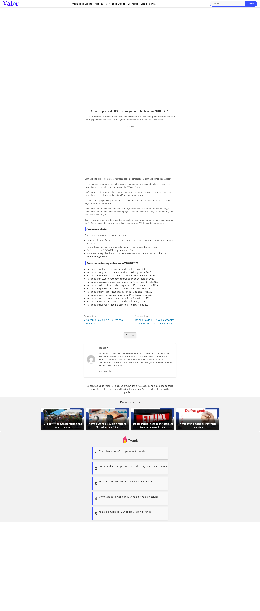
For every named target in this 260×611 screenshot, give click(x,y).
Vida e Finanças (149, 3)
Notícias (99, 3)
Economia (133, 3)
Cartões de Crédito (115, 3)
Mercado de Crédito (82, 3)
